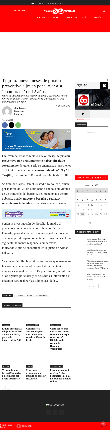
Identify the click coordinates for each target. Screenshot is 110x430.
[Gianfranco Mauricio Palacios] (7, 111)
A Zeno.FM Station (82, 119)
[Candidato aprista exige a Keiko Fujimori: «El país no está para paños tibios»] (60, 360)
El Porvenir (19, 295)
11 (82, 204)
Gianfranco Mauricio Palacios (20, 111)
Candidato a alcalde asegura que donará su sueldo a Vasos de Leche (35, 334)
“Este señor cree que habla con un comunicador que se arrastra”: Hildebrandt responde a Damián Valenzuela (59, 338)
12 (87, 204)
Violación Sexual (41, 295)
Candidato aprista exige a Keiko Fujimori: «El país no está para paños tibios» (60, 376)
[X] (101, 3)
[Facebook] (97, 3)
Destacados (55, 325)
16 (105, 204)
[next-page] (8, 388)
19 (87, 209)
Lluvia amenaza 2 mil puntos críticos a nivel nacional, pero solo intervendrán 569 (12, 334)
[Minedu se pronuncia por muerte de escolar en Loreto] (36, 360)
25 (82, 214)
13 (92, 204)
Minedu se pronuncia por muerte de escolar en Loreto (36, 374)
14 (96, 204)
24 (77, 214)
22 (101, 209)
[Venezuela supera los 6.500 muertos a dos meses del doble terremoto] (12, 360)
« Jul (90, 222)
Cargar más (91, 286)
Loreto (29, 366)
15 (101, 204)
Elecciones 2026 (32, 325)
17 (77, 209)
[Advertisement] (55, 53)
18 (82, 209)
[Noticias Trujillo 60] (59, 11)
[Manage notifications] (103, 423)
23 (105, 209)
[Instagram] (55, 412)
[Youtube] (106, 3)
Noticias (6, 325)
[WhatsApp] (18, 125)
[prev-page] (4, 388)
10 (77, 204)
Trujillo (29, 295)
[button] (103, 10)
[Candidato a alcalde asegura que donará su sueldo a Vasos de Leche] (36, 318)
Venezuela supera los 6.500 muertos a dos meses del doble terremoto (11, 374)
